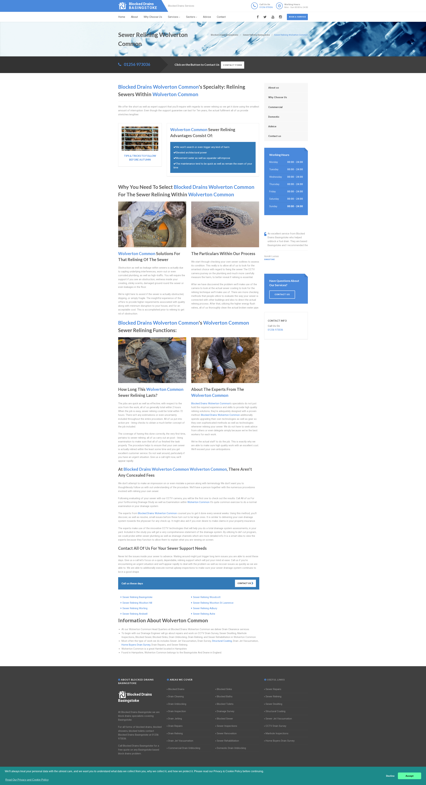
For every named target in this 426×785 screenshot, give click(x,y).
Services (173, 16)
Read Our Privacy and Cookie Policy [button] (27, 779)
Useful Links (275, 679)
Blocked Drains (176, 689)
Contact (221, 16)
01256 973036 (266, 7)
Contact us (274, 136)
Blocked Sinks (224, 689)
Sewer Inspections (227, 725)
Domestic (273, 116)
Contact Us (244, 583)
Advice (207, 16)
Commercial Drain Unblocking (184, 748)
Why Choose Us (153, 16)
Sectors (190, 16)
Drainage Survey (225, 711)
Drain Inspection (177, 711)
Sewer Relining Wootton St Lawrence (213, 602)
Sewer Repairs (273, 689)
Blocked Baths (224, 696)
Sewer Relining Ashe (204, 613)
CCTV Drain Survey (276, 725)
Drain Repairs (175, 725)
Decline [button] (390, 776)
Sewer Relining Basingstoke (137, 597)
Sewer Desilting (274, 703)
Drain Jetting (175, 718)
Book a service (297, 17)
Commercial (275, 107)
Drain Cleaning (176, 696)
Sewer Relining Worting (134, 608)
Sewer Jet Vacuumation (279, 718)
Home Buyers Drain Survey (135, 644)
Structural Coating (222, 640)
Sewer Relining (273, 696)
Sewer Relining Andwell (134, 613)
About (134, 16)
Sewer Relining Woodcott (206, 597)
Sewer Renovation (227, 733)
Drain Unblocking (177, 703)
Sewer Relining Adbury (205, 608)
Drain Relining (175, 733)
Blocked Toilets (225, 703)
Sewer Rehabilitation (228, 740)
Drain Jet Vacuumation (180, 740)
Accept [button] (410, 776)
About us (273, 87)
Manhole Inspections (277, 733)
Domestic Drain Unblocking (231, 748)
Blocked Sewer (225, 718)
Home (121, 16)
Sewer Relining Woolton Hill (137, 602)
